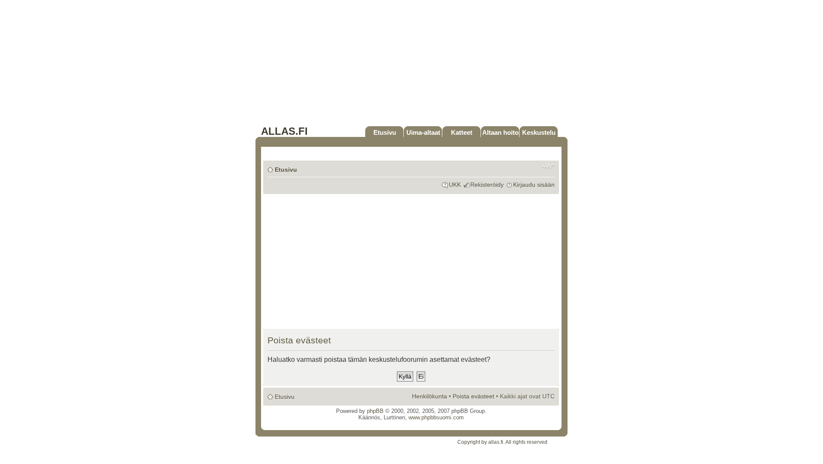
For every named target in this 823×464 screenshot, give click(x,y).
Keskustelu (539, 132)
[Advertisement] (411, 65)
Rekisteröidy (487, 184)
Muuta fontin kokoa (548, 166)
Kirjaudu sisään (534, 184)
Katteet (461, 132)
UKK (455, 184)
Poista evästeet (473, 396)
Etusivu (384, 132)
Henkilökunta (429, 396)
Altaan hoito (500, 132)
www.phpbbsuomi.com (436, 417)
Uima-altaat (423, 132)
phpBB (375, 411)
